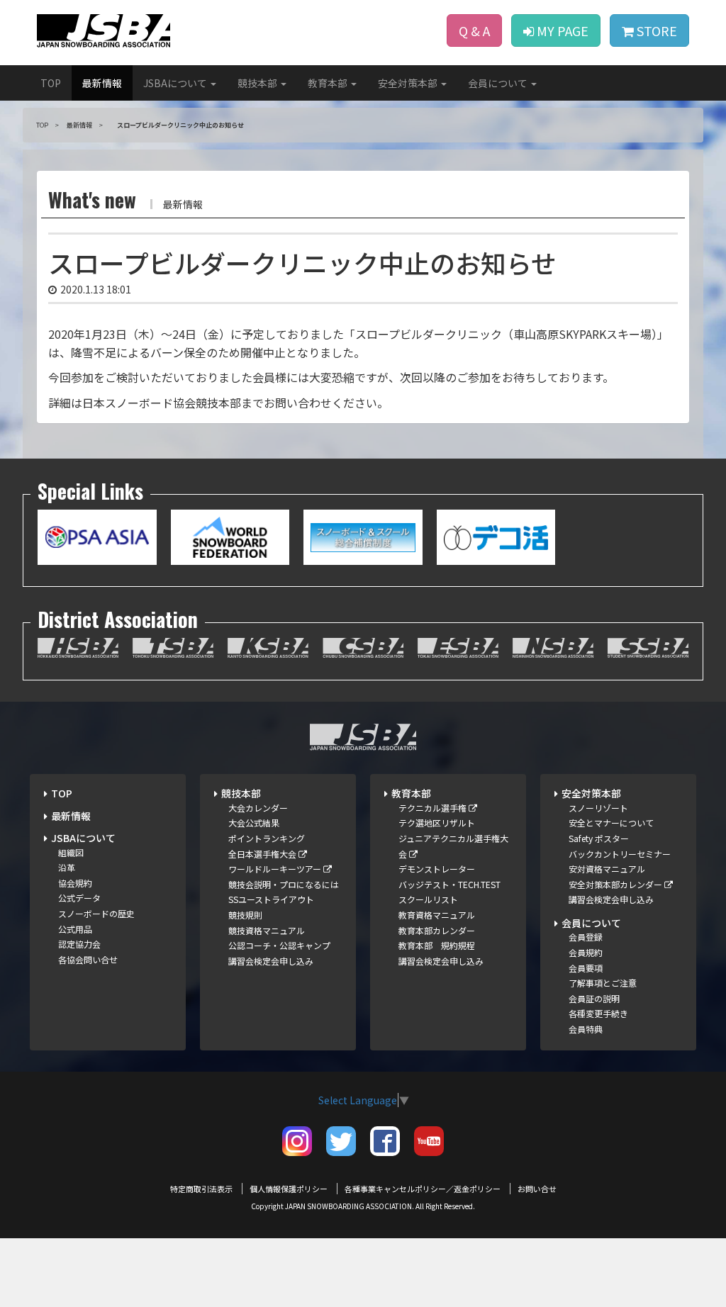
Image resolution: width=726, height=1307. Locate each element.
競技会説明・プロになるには (283, 884)
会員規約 (586, 952)
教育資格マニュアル (436, 915)
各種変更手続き (598, 1013)
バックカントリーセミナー (620, 854)
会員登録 (586, 937)
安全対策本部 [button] (409, 83)
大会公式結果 (253, 823)
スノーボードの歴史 (96, 913)
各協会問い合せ (88, 959)
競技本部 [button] (258, 83)
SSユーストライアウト (271, 899)
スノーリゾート (598, 808)
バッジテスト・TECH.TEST (449, 884)
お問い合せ (537, 1188)
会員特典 (586, 1029)
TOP (50, 83)
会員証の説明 (594, 998)
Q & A (474, 30)
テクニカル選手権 (433, 808)
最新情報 (102, 83)
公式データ (79, 898)
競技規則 (245, 915)
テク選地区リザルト (436, 823)
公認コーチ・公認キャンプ (279, 945)
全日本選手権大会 (263, 854)
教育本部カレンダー (436, 930)
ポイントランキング (266, 838)
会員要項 (586, 968)
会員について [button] (499, 83)
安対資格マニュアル (607, 869)
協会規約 (75, 883)
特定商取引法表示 (201, 1188)
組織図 (71, 852)
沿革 (66, 867)
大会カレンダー (258, 808)
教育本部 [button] (329, 83)
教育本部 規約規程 (436, 945)
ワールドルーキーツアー (275, 869)
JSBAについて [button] (176, 83)
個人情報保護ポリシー (289, 1188)
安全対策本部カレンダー (616, 884)
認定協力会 (79, 944)
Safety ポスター (599, 838)
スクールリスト (428, 899)
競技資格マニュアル (266, 930)
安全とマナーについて (611, 823)
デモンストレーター (436, 869)
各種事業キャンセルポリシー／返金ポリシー (423, 1188)
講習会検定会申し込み (270, 961)
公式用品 (75, 929)
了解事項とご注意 (603, 983)
